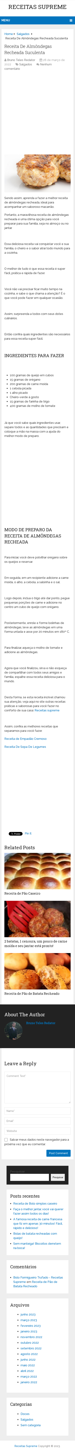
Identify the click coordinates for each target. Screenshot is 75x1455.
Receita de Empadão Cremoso (25, 739)
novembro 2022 (31, 1337)
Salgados (25, 64)
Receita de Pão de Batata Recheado (31, 993)
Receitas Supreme (37, 7)
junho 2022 (28, 1359)
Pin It (28, 833)
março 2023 (29, 1320)
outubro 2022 (30, 1342)
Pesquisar (17, 1171)
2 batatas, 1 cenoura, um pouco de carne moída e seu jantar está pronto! (35, 943)
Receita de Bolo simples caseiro (35, 1203)
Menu (5, 20)
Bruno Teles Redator (21, 60)
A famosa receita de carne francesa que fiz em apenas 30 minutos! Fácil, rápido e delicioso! (38, 1224)
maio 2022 (28, 1365)
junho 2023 (28, 1314)
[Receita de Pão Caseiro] (37, 871)
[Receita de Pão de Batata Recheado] (37, 971)
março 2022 (29, 1376)
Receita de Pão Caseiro (22, 893)
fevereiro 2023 (31, 1326)
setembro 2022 (31, 1348)
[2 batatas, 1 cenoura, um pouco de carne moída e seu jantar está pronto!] (37, 919)
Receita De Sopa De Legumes (25, 747)
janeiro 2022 (29, 1382)
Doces (25, 1414)
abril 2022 (27, 1371)
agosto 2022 (29, 1354)
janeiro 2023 (29, 1331)
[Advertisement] (37, 114)
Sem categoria (31, 1425)
